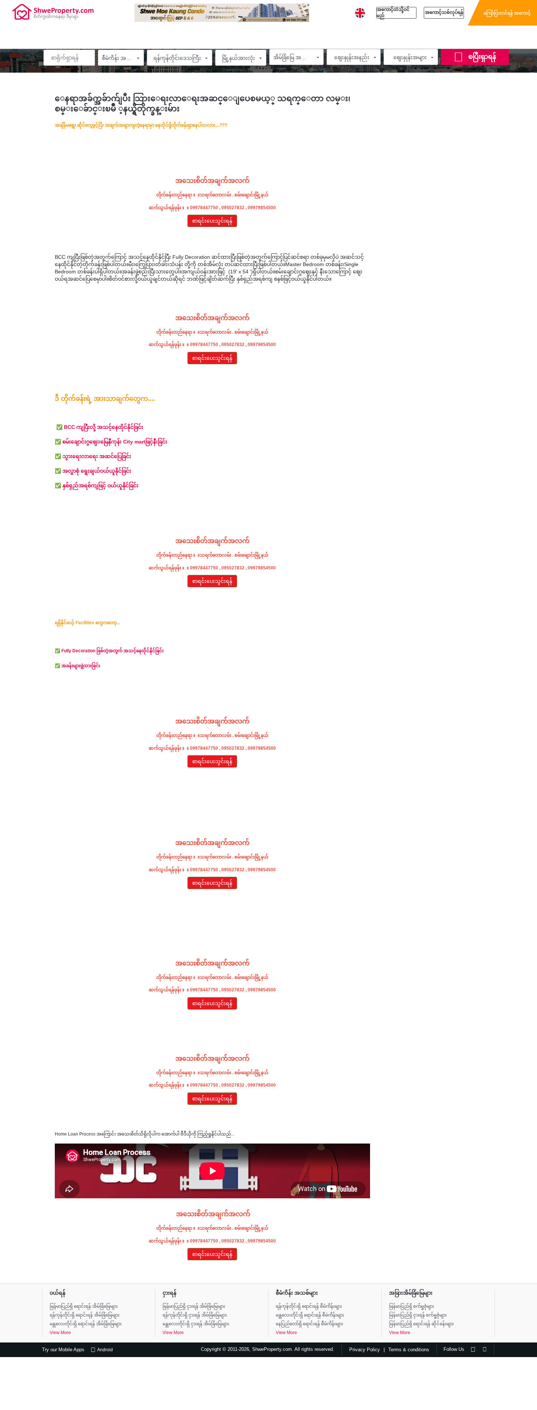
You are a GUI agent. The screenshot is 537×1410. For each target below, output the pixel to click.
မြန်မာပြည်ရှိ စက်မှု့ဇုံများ (411, 1306)
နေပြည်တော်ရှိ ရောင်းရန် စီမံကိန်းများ (309, 1323)
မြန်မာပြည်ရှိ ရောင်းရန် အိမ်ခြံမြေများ (84, 1306)
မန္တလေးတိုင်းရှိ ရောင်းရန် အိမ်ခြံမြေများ (86, 1323)
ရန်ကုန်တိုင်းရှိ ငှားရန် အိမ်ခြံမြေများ (195, 1315)
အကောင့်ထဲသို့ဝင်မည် (393, 12)
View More (60, 1332)
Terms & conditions (408, 1349)
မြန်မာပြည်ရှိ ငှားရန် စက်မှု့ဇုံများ (418, 1315)
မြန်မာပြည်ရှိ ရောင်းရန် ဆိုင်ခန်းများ (421, 1323)
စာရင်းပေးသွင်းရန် (212, 221)
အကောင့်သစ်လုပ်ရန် (444, 12)
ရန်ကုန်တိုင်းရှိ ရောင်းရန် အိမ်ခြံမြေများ (84, 1315)
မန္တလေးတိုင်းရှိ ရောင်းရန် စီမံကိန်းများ (310, 1315)
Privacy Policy (364, 1349)
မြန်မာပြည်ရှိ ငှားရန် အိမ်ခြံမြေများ (194, 1306)
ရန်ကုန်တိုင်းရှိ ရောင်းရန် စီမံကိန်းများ (309, 1306)
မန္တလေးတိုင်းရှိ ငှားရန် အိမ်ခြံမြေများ (196, 1323)
